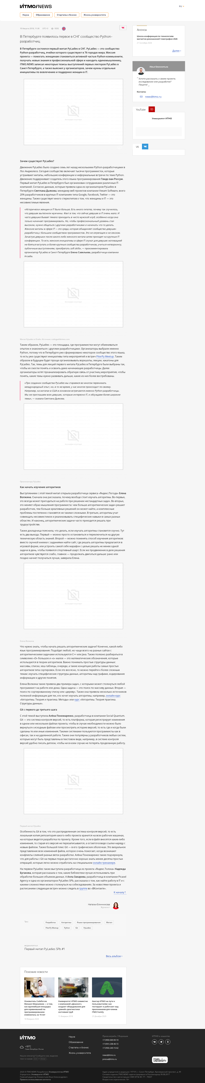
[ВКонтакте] (123, 27)
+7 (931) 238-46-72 (110, 1043)
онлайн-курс (113, 695)
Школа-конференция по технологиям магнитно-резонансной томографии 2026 (157, 37)
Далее (175, 50)
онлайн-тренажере (104, 862)
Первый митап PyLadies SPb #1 (44, 949)
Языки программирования (89, 922)
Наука (26, 15)
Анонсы (142, 30)
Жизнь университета (95, 15)
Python (67, 928)
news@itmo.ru (153, 96)
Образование (43, 15)
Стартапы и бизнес (67, 15)
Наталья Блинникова (99, 904)
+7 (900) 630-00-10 (110, 1040)
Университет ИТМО (162, 118)
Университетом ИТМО (59, 1072)
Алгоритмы (66, 922)
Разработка (51, 922)
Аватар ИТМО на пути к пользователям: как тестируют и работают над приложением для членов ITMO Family (105, 1006)
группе (83, 888)
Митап (109, 922)
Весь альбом (113, 956)
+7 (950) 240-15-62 (110, 1048)
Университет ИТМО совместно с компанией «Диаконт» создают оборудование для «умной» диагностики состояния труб (73, 1006)
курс (77, 699)
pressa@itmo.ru (109, 1059)
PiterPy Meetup (105, 356)
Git (76, 928)
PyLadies (87, 928)
